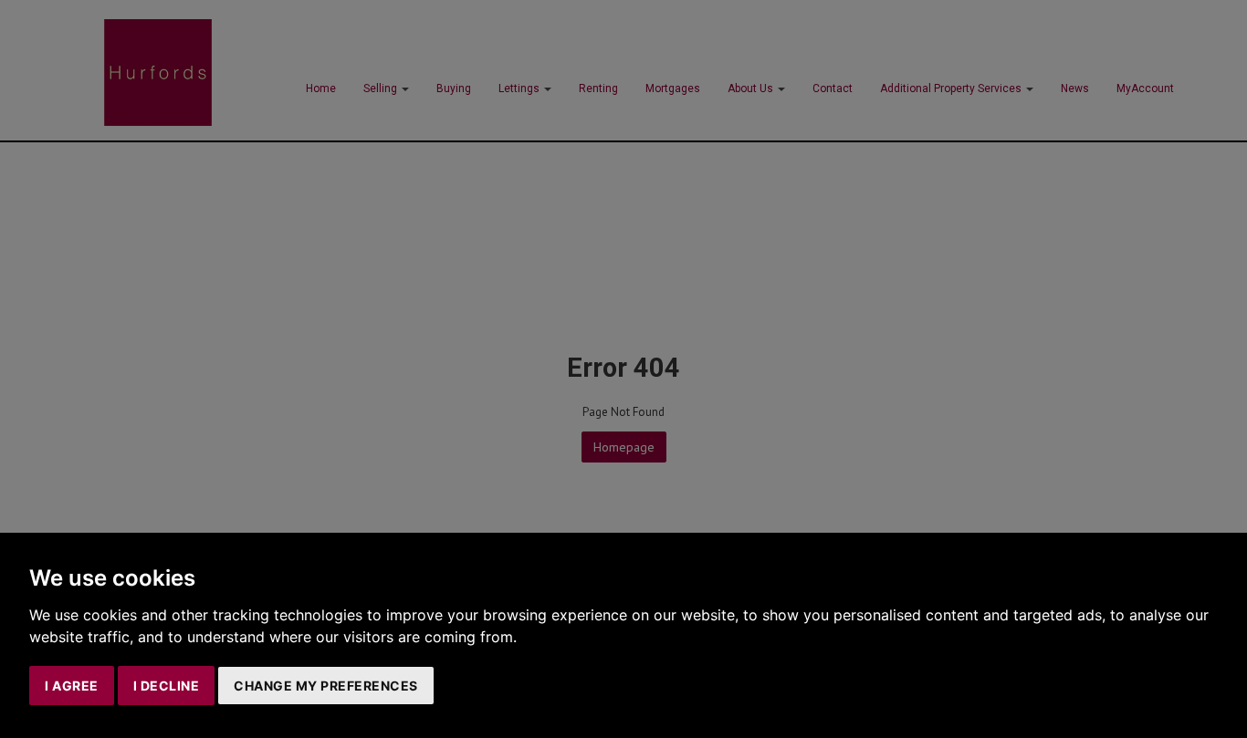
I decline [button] (166, 685)
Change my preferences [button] (326, 685)
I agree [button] (72, 685)
